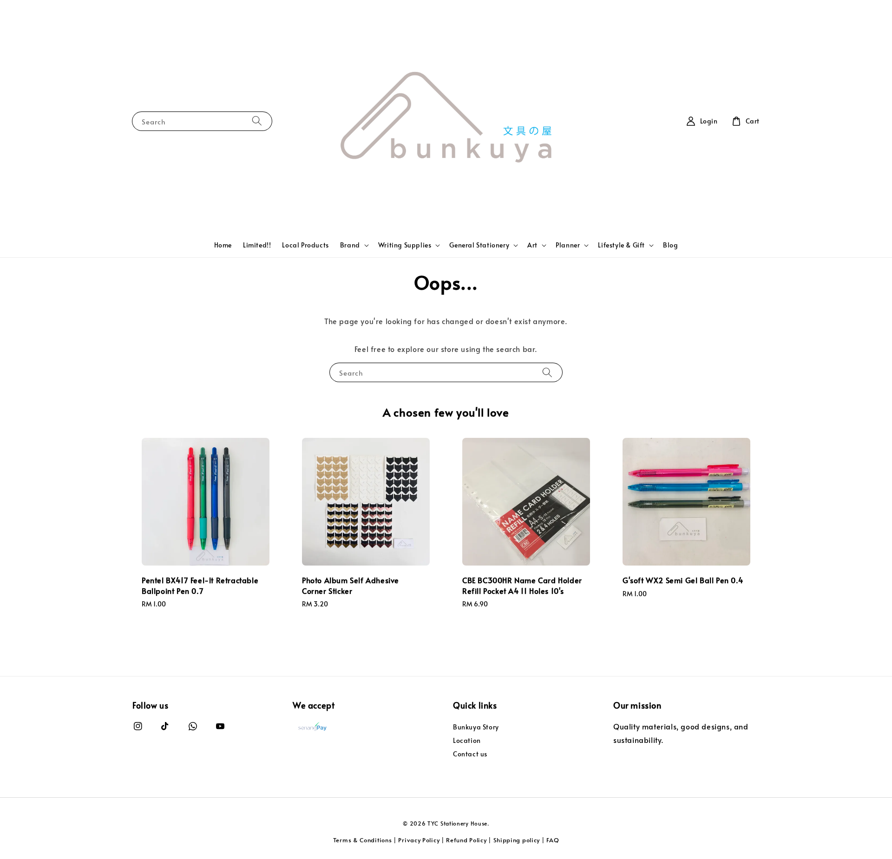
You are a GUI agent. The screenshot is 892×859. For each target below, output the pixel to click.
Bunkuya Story (476, 727)
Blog (670, 245)
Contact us (470, 753)
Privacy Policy (418, 840)
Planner (568, 245)
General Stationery (479, 245)
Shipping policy (516, 840)
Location (467, 740)
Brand (350, 245)
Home (223, 245)
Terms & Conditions (362, 840)
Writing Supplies (405, 245)
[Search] (257, 121)
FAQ (552, 840)
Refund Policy (466, 840)
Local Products (305, 245)
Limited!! (257, 245)
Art (532, 245)
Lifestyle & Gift (621, 245)
